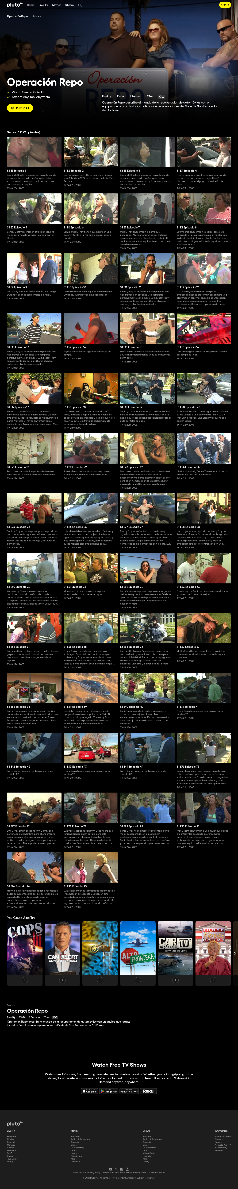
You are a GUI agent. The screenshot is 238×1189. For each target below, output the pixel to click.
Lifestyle (147, 1156)
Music (74, 1159)
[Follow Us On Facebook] (122, 1169)
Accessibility (221, 1148)
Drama (10, 1156)
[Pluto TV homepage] (15, 1124)
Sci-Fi (9, 1153)
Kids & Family (77, 1156)
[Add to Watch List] (40, 108)
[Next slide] (234, 953)
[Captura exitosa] (62, 953)
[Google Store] (108, 1091)
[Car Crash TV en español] (175, 953)
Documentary (77, 1148)
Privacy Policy (93, 1173)
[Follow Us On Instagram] (127, 1169)
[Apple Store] (89, 1091)
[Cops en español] (25, 953)
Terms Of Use (79, 1173)
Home (30, 5)
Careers (219, 1139)
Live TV (43, 5)
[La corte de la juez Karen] (213, 953)
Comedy (11, 1145)
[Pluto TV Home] (15, 5)
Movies (56, 5)
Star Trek (11, 1142)
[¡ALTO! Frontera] (138, 953)
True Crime (12, 1159)
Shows (69, 5)
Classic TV (12, 1148)
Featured (11, 1137)
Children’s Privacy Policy (113, 1173)
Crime (74, 1145)
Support (218, 1142)
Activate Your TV (223, 1145)
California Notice (157, 1173)
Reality (10, 1162)
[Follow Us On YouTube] (110, 1169)
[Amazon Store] (129, 1091)
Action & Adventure (80, 1139)
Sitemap (219, 1150)
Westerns (11, 1150)
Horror (74, 1153)
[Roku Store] (148, 1091)
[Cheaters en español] (100, 953)
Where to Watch (223, 1137)
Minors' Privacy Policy (136, 1173)
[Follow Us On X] (116, 1169)
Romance (75, 1162)
